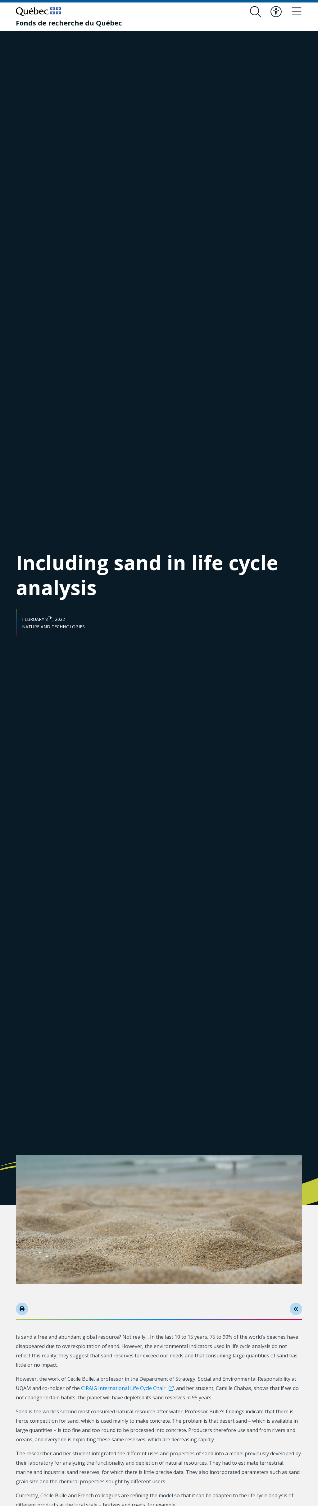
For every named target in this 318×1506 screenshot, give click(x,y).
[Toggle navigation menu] (296, 11)
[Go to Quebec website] (38, 11)
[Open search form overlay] (255, 11)
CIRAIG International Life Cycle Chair (123, 1388)
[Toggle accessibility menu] (276, 11)
